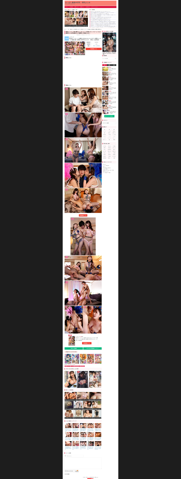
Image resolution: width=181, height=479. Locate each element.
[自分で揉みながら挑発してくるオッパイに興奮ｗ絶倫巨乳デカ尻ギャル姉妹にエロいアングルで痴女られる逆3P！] (75, 445)
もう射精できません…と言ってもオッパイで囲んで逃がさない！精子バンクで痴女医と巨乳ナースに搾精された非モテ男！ (98, 448)
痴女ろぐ (104, 166)
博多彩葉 (109, 147)
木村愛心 (104, 154)
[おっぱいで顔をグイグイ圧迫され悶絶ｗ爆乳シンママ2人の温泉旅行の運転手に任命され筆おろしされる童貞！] (68, 445)
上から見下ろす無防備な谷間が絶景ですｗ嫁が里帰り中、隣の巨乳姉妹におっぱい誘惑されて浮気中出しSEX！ (83, 430)
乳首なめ (114, 131)
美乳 (109, 129)
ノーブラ (109, 136)
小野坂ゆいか (114, 151)
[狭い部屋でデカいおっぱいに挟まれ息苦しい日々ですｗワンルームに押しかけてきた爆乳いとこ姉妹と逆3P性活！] (68, 427)
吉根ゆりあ (109, 151)
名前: (65, 455)
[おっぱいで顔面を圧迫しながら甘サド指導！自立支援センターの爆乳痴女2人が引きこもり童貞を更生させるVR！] (90, 436)
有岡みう (94, 45)
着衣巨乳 (104, 134)
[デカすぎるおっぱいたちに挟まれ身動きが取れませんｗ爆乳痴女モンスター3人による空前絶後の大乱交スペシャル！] (98, 427)
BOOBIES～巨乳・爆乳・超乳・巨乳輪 (108, 170)
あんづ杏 (104, 151)
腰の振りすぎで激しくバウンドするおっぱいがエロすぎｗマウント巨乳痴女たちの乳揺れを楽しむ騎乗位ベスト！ (68, 439)
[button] (115, 58)
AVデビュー (104, 139)
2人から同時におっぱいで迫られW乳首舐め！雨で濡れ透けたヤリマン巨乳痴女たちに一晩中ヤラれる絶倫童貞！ (75, 439)
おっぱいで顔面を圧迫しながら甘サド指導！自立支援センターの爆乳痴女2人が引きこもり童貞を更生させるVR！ (90, 439)
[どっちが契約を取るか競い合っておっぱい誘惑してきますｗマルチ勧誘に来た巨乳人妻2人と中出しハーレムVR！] (83, 436)
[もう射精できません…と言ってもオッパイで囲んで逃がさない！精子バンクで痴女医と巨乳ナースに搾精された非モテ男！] (98, 445)
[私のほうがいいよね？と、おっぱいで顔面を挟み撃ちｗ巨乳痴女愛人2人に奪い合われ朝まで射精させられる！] (75, 427)
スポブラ (104, 136)
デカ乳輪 (109, 134)
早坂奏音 (114, 154)
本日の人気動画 (74, 348)
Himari (104, 149)
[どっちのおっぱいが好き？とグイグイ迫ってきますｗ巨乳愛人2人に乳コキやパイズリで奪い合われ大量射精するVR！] (90, 427)
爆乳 (114, 129)
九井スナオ (114, 147)
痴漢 (109, 139)
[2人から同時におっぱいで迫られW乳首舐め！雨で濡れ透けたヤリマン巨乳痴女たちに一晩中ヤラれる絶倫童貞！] (75, 436)
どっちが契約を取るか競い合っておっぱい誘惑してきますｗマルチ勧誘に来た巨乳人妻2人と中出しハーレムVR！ (83, 439)
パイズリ (104, 131)
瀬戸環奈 (109, 154)
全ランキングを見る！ (109, 116)
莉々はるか (114, 156)
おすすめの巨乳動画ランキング (92, 348)
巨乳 (104, 129)
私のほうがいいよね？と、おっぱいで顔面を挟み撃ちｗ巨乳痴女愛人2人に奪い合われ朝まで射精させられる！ (75, 430)
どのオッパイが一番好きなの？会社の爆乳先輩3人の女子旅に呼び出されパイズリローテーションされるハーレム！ (83, 448)
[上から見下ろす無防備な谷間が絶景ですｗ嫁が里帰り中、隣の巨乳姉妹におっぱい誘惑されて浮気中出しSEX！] (83, 427)
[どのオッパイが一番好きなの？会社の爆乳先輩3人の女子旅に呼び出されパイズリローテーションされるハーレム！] (83, 445)
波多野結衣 (98, 45)
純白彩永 (104, 156)
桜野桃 (104, 147)
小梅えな (114, 149)
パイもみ (109, 131)
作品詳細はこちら (93, 48)
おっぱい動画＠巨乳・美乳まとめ (77, 2)
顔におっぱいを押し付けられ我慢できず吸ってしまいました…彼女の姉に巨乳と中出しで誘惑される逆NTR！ (90, 448)
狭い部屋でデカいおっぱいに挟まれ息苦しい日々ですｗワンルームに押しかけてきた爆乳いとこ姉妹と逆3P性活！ (68, 430)
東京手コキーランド (106, 171)
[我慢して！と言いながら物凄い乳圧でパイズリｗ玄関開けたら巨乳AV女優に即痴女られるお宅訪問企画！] (98, 436)
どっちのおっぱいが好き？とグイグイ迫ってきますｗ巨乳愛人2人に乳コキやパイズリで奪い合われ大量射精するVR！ (90, 430)
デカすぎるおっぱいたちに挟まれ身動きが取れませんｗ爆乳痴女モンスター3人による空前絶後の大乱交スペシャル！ (98, 430)
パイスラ (114, 136)
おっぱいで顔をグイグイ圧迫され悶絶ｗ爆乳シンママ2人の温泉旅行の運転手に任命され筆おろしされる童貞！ (68, 448)
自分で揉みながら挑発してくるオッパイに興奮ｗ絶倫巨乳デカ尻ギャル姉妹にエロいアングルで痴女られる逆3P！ (75, 448)
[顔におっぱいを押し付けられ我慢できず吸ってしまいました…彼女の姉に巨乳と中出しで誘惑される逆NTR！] (90, 445)
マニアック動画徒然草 (106, 165)
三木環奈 (109, 156)
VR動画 (114, 139)
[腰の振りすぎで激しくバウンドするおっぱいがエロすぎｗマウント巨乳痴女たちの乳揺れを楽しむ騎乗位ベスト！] (68, 436)
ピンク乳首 (114, 134)
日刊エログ (104, 164)
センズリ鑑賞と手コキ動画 (106, 172)
